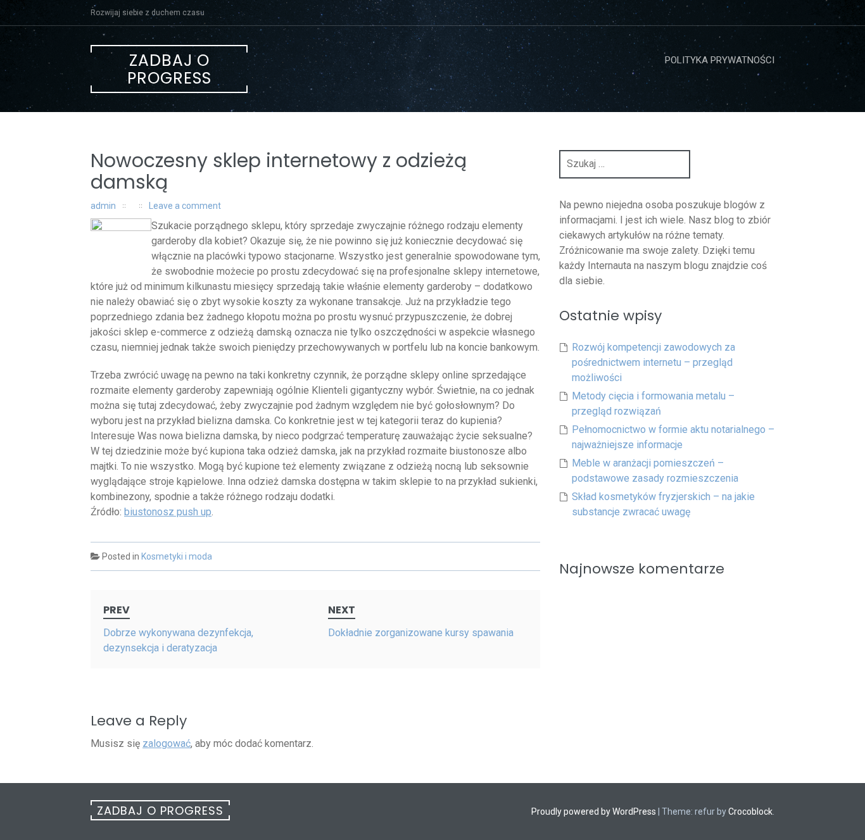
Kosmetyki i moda (176, 556)
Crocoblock (750, 811)
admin (103, 206)
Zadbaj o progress (169, 69)
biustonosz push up (168, 512)
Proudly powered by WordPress (593, 811)
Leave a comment (185, 206)
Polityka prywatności (719, 60)
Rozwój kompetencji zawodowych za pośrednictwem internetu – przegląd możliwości (653, 362)
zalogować (166, 743)
